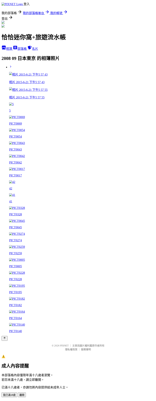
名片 (35, 48)
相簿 (9, 48)
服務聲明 (86, 349)
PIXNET (64, 345)
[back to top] (5, 338)
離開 (21, 395)
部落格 (22, 48)
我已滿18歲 (9, 395)
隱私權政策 (71, 349)
